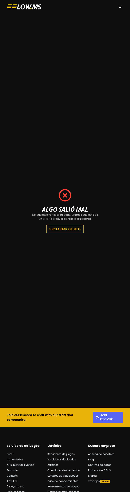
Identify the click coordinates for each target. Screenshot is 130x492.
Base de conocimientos (62, 481)
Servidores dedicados (61, 459)
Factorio (12, 470)
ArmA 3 (12, 481)
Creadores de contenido (63, 470)
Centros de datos (99, 465)
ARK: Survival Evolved (20, 465)
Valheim (12, 476)
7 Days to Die (15, 486)
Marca (92, 476)
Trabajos (94, 481)
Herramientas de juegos (63, 486)
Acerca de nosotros (101, 454)
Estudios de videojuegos (63, 476)
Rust (10, 454)
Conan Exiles (15, 459)
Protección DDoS (99, 470)
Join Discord (106, 417)
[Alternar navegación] (120, 7)
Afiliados (52, 465)
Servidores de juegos (61, 454)
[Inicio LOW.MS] (24, 7)
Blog (91, 459)
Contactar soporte (65, 229)
